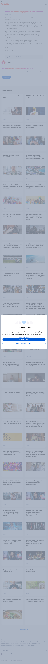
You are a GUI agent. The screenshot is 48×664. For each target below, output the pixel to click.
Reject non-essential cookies (24, 343)
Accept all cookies (24, 339)
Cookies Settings (24, 337)
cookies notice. (38, 334)
